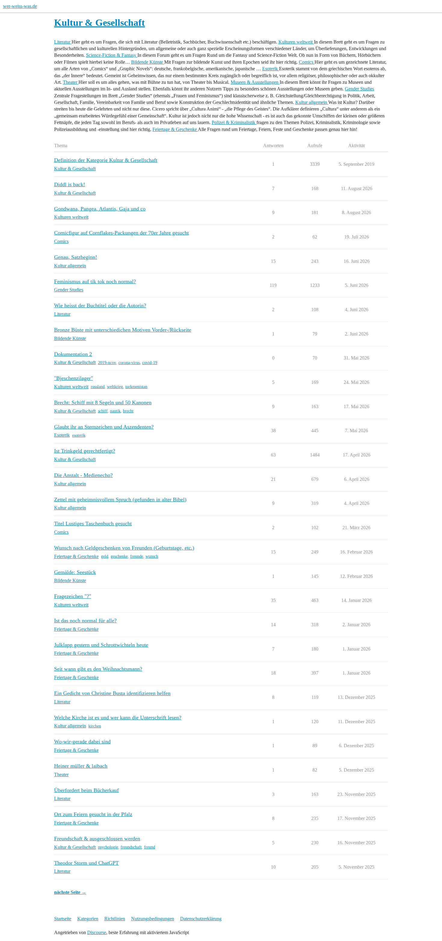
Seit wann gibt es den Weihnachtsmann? (98, 669)
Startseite (62, 918)
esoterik (78, 435)
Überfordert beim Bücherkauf (86, 790)
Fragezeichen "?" (72, 596)
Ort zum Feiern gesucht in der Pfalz (93, 814)
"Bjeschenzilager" (73, 378)
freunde (136, 556)
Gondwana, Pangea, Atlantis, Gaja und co (100, 209)
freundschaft (131, 847)
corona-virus (129, 362)
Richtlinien (114, 918)
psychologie (108, 847)
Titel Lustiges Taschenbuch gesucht (93, 524)
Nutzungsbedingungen (152, 918)
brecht (128, 411)
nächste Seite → (70, 892)
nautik (115, 411)
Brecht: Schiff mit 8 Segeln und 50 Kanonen (103, 402)
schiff (103, 411)
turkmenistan (136, 386)
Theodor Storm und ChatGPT (86, 863)
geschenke (119, 556)
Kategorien (87, 918)
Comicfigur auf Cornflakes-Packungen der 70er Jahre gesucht (121, 233)
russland (98, 386)
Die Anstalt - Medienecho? (83, 475)
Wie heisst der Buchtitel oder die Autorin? (100, 305)
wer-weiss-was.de (20, 6)
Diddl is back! (69, 184)
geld (104, 556)
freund (149, 847)
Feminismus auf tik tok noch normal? (95, 281)
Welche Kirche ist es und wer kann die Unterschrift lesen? (117, 718)
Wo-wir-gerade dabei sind (82, 742)
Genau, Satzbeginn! (75, 257)
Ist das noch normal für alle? (85, 621)
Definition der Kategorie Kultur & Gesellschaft (105, 160)
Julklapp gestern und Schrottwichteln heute (101, 645)
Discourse (96, 932)
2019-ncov (107, 362)
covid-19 (149, 362)
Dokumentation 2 (73, 354)
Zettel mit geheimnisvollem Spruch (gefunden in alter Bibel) (120, 499)
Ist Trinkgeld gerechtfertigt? (84, 451)
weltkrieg (115, 386)
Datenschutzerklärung (201, 918)
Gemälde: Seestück (75, 572)
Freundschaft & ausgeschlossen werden (97, 839)
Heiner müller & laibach (80, 766)
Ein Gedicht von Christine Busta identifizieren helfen (112, 693)
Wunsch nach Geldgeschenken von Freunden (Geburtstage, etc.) (124, 548)
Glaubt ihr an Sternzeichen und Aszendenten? (104, 427)
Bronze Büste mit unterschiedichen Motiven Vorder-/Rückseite (122, 330)
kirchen (94, 726)
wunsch (152, 556)
